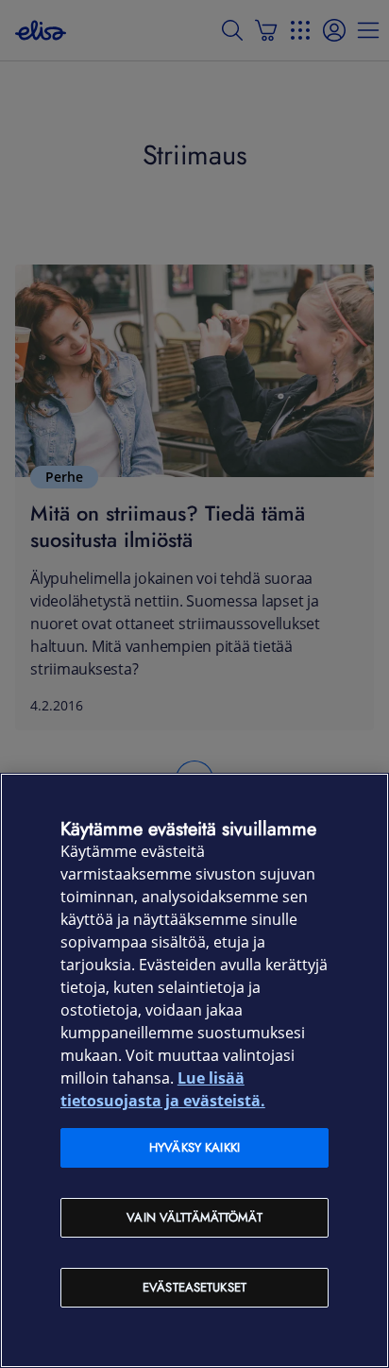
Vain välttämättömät (194, 1217)
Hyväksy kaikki (194, 1147)
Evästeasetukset (194, 1287)
